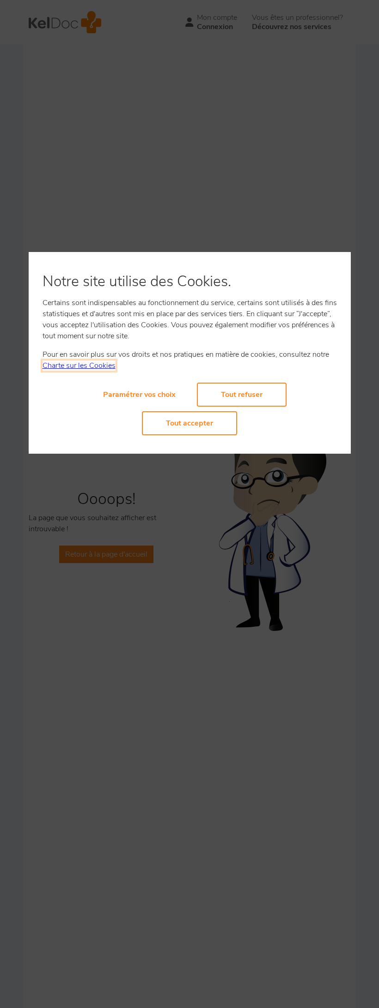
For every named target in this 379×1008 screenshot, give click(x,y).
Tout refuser (242, 395)
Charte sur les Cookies (79, 365)
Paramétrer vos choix (139, 395)
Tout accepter (189, 423)
